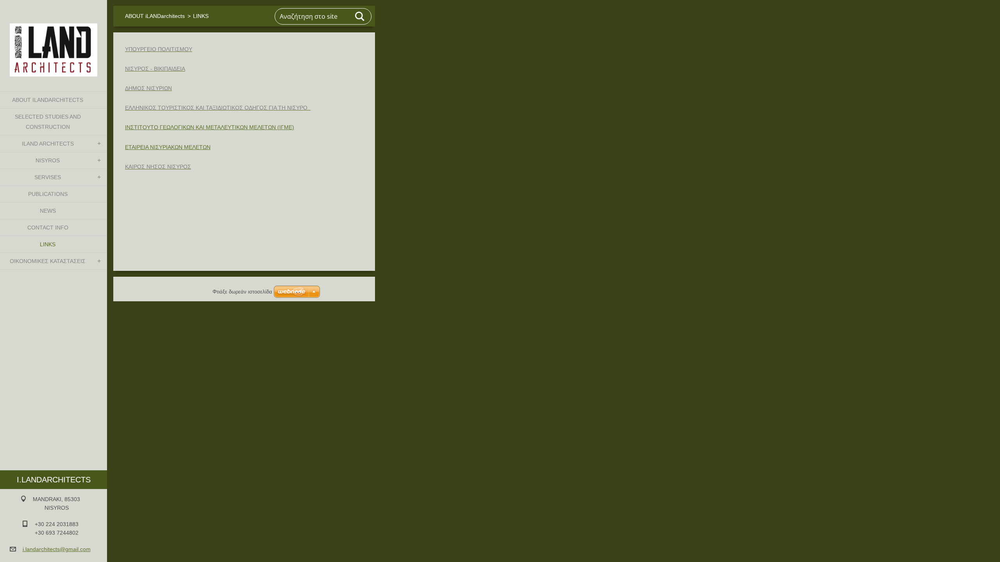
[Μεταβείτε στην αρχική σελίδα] (53, 41)
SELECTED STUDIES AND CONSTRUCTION (48, 122)
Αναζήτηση (360, 16)
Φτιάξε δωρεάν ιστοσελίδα (242, 292)
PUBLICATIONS (48, 194)
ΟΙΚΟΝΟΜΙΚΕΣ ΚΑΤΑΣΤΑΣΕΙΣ (48, 261)
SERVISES (47, 177)
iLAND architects (48, 143)
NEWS (48, 211)
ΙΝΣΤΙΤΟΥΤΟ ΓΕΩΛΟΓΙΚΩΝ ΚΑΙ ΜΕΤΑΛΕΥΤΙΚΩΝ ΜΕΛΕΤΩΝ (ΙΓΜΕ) (209, 127)
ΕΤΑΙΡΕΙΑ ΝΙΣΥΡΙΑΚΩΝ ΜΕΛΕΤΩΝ (168, 147)
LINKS (47, 244)
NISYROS (48, 160)
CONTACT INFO (47, 227)
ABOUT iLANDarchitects (47, 100)
